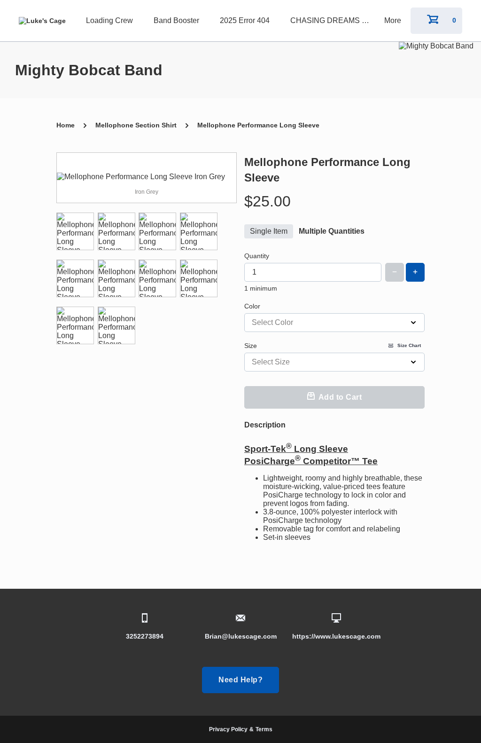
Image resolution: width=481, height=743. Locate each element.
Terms (264, 729)
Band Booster (176, 20)
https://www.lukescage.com (336, 636)
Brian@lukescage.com (241, 636)
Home (65, 125)
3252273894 (144, 636)
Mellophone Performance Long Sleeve (258, 125)
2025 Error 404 (245, 20)
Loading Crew (109, 20)
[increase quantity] (415, 272)
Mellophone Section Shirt (136, 125)
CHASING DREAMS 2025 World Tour (332, 20)
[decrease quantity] (394, 272)
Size (332, 345)
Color (252, 306)
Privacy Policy (228, 729)
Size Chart (409, 345)
